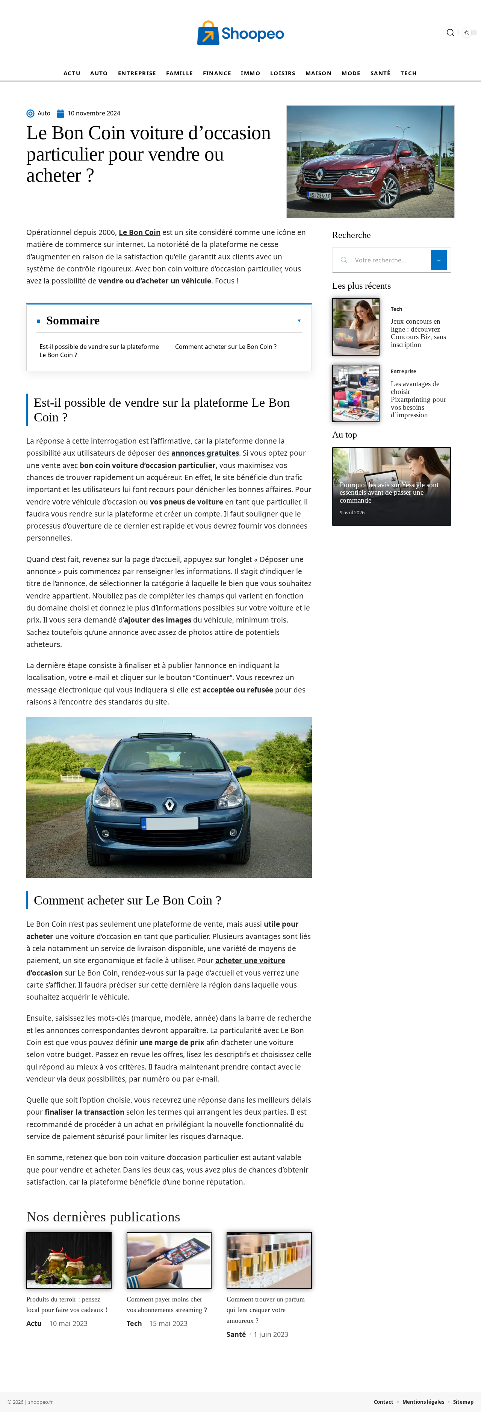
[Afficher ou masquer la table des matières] (201, 320)
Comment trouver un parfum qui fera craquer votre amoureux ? (266, 1309)
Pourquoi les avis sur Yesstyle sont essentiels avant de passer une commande (389, 493)
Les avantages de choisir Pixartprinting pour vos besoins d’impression (418, 399)
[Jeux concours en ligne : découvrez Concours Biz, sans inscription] (356, 326)
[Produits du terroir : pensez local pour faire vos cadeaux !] (69, 1260)
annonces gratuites (205, 453)
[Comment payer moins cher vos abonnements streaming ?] (169, 1260)
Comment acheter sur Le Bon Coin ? (226, 346)
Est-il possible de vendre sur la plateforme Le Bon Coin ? (99, 350)
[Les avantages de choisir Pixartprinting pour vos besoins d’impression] (356, 393)
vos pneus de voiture (186, 502)
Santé (236, 1334)
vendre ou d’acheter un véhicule (154, 281)
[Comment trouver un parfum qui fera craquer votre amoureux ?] (269, 1260)
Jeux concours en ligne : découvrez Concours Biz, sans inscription (418, 332)
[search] (450, 32)
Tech (134, 1323)
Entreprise (403, 371)
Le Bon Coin (139, 232)
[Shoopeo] (240, 32)
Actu (34, 1323)
